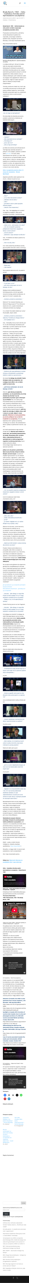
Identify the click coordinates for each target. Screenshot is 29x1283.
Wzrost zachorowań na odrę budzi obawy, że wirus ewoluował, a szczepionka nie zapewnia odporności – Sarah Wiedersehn (8, 1136)
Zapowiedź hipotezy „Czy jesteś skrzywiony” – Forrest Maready (8, 1120)
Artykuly (5, 20)
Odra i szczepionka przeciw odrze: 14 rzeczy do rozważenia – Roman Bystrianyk (13, 172)
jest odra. (8, 153)
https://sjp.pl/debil (15, 846)
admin (14, 18)
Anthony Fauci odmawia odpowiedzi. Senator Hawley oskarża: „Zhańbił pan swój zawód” (14, 1224)
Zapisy (6, 1214)
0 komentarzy (12, 20)
